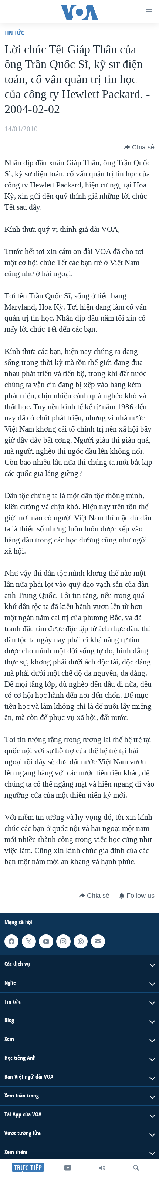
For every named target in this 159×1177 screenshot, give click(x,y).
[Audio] (102, 1168)
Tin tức (14, 32)
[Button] (139, 147)
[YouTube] (68, 1168)
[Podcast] (81, 941)
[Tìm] (136, 1168)
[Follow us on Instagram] (63, 941)
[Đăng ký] (98, 941)
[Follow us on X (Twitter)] (29, 941)
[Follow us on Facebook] (11, 941)
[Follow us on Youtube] (46, 941)
